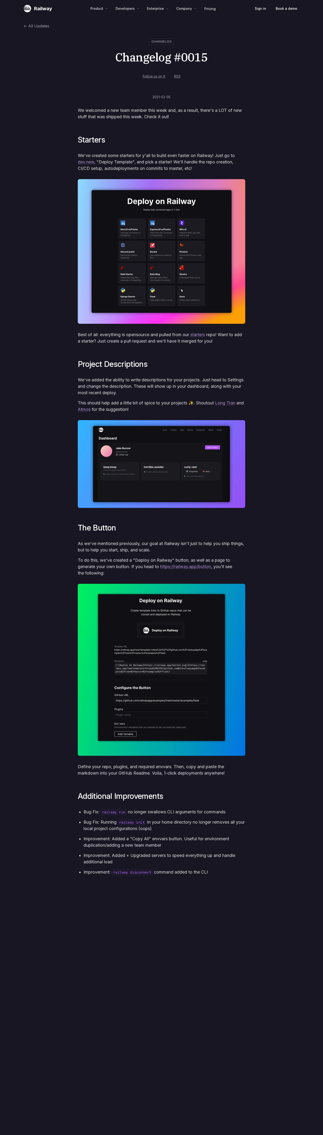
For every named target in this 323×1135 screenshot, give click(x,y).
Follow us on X (154, 76)
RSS (177, 76)
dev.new (86, 161)
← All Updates (36, 26)
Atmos (84, 409)
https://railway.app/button (185, 566)
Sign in (260, 8)
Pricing (210, 9)
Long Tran (225, 402)
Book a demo (286, 8)
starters (197, 334)
